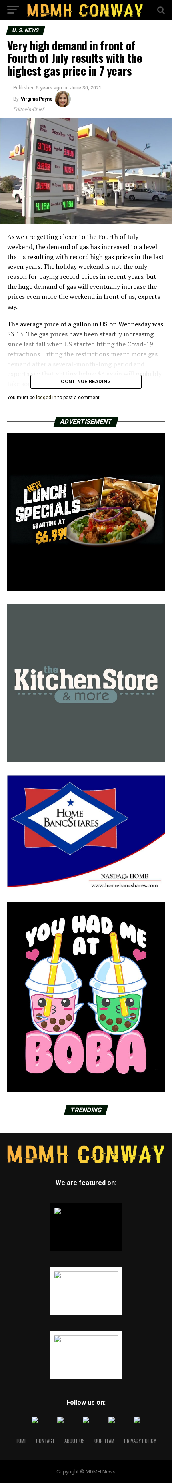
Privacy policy (140, 1441)
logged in (46, 397)
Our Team (104, 1441)
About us (74, 1441)
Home (21, 1441)
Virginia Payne (37, 99)
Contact (45, 1441)
